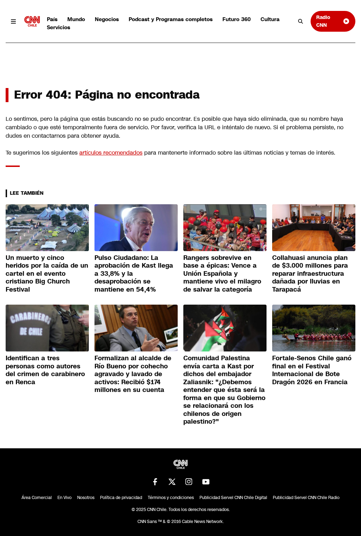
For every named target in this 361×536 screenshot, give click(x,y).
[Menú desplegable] (14, 21)
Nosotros (85, 497)
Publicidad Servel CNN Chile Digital (233, 497)
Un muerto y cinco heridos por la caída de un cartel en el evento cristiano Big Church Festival (47, 273)
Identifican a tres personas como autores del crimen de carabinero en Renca (45, 370)
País (52, 19)
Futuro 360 (236, 19)
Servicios (58, 27)
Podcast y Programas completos (171, 19)
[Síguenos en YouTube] (206, 481)
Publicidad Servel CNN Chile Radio (306, 497)
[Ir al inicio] (32, 21)
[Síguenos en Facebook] (155, 481)
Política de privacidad (121, 497)
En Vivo (64, 497)
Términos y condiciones (171, 497)
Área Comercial (37, 497)
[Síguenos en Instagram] (189, 481)
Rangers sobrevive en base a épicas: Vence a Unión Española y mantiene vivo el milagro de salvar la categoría (222, 273)
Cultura (270, 19)
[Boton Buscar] (300, 21)
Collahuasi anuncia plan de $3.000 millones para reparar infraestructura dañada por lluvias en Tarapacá (310, 273)
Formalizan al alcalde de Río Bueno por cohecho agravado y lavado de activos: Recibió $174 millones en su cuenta (132, 374)
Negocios (107, 19)
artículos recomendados (110, 153)
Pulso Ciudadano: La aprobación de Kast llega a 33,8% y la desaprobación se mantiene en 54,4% (133, 273)
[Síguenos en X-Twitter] (172, 481)
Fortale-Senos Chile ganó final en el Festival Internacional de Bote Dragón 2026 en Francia (311, 370)
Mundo (76, 19)
